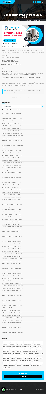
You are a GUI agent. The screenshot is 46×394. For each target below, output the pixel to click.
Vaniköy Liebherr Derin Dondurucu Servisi (12, 325)
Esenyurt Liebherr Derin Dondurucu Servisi (12, 189)
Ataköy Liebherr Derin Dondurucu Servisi (12, 125)
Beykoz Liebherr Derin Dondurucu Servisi (12, 152)
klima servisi (13, 341)
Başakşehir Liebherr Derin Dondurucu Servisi (13, 140)
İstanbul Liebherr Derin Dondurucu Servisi (12, 113)
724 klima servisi (14, 360)
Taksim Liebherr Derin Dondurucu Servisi (12, 315)
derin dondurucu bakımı (15, 97)
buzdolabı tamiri (5, 344)
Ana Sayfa (6, 20)
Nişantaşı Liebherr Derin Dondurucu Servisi (12, 273)
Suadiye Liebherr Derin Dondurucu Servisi (12, 300)
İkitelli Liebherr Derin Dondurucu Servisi (11, 334)
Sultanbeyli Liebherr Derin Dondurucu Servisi (13, 302)
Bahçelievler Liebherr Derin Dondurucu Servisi (13, 135)
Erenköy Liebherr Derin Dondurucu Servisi (12, 182)
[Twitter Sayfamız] (35, 2)
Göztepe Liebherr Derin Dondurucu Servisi (12, 209)
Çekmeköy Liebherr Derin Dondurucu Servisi (12, 170)
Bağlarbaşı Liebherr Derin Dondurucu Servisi (12, 133)
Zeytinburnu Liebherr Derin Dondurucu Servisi (13, 332)
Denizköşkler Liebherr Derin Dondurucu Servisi (13, 175)
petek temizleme (39, 358)
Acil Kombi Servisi (26, 365)
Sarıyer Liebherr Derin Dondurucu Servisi (12, 290)
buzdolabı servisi (20, 341)
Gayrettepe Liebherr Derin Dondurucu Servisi (12, 204)
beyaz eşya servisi (6, 341)
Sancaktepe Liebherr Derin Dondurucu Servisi (13, 288)
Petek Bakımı (39, 365)
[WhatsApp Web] (3, 389)
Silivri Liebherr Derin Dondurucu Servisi (11, 293)
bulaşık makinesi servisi (38, 341)
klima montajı (13, 358)
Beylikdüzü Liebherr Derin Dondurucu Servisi (12, 155)
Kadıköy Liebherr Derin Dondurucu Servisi (12, 224)
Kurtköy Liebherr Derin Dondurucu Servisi (12, 246)
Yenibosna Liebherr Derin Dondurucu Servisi (12, 330)
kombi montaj (13, 351)
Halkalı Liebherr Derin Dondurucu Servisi (12, 216)
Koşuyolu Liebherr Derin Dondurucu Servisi (12, 241)
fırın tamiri (34, 346)
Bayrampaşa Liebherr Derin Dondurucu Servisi (13, 145)
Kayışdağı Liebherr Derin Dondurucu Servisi (12, 236)
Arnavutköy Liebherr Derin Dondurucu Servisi (13, 120)
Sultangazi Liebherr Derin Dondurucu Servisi (12, 305)
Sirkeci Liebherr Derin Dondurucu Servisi (12, 298)
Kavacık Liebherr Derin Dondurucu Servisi (12, 234)
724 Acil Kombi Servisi (7, 367)
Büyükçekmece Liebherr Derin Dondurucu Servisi (13, 162)
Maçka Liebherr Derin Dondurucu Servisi (12, 263)
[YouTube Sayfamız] (38, 2)
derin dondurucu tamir (23, 97)
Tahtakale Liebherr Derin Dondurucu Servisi (12, 312)
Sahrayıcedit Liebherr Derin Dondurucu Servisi (13, 285)
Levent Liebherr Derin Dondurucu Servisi (12, 261)
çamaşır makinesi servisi (28, 341)
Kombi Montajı (5, 365)
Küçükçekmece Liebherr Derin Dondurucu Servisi (13, 253)
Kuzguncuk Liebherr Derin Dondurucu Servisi (13, 251)
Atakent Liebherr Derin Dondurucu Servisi (12, 123)
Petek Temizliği (33, 365)
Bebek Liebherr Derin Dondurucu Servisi (11, 147)
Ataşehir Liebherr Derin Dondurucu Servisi (12, 128)
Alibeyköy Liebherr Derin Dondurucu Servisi (12, 115)
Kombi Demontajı (12, 365)
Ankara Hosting (40, 389)
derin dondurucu (30, 97)
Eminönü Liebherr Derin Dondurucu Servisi (12, 179)
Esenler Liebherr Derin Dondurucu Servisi (12, 184)
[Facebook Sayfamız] (33, 2)
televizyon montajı (6, 358)
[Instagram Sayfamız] (40, 2)
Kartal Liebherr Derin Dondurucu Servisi (11, 231)
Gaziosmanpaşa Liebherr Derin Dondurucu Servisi (14, 207)
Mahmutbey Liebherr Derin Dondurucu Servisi (13, 266)
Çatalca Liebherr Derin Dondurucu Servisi (12, 167)
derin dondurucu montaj (6, 97)
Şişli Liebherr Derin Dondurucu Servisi (11, 310)
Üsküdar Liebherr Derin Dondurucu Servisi (12, 322)
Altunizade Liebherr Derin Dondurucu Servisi (12, 118)
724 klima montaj (28, 360)
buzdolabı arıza (19, 344)
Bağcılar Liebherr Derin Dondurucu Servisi (12, 130)
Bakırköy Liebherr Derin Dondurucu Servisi (12, 138)
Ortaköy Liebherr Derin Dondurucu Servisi (12, 275)
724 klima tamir (35, 360)
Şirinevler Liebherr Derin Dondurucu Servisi (12, 307)
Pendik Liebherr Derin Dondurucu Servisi (12, 280)
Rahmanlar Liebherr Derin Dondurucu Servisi (12, 283)
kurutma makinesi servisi (26, 346)
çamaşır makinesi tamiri (28, 344)
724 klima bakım (21, 360)
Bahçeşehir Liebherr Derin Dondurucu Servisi (13, 143)
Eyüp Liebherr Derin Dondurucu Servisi (11, 194)
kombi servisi (25, 351)
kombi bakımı (19, 351)
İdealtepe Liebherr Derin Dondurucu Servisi (12, 219)
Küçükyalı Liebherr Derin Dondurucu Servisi (12, 258)
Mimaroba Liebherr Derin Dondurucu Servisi (12, 270)
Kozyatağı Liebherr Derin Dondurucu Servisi (12, 243)
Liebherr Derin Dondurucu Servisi (16, 20)
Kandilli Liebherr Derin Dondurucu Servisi (12, 229)
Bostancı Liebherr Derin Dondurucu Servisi (12, 160)
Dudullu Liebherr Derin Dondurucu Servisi (12, 177)
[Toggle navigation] (42, 2)
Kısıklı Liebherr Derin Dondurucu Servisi (11, 238)
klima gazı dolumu (6, 351)
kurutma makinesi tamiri (16, 346)
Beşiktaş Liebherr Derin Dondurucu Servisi (12, 150)
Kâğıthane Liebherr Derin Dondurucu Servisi (12, 226)
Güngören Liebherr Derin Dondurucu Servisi (12, 211)
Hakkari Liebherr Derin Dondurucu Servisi (12, 187)
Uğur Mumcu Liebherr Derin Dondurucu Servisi (13, 317)
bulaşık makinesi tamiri (7, 346)
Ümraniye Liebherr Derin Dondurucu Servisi (12, 320)
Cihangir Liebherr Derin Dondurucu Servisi (12, 165)
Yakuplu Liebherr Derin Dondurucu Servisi (12, 327)
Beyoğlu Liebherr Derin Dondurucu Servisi (12, 157)
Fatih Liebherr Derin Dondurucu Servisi (11, 199)
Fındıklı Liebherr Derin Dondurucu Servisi (12, 202)
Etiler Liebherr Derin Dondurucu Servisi (11, 192)
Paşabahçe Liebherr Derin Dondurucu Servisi (13, 278)
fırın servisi (39, 346)
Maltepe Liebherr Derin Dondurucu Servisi (12, 268)
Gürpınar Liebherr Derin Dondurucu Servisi (12, 214)
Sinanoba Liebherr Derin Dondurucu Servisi (12, 295)
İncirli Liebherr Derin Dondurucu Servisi (11, 221)
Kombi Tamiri (19, 365)
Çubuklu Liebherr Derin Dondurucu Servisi (12, 172)
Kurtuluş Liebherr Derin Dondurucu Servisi (12, 248)
